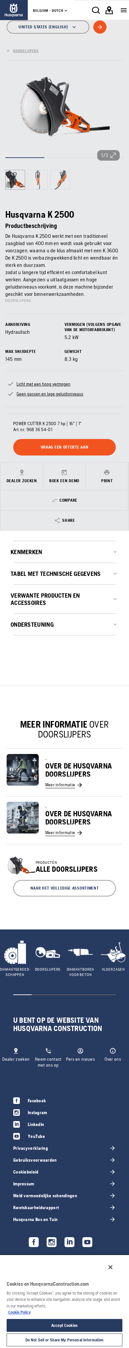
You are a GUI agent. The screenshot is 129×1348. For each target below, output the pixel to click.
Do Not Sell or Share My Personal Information (64, 1339)
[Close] (110, 1267)
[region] (64, 1301)
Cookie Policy (19, 1312)
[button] (64, 888)
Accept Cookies (64, 1325)
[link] (14, 10)
